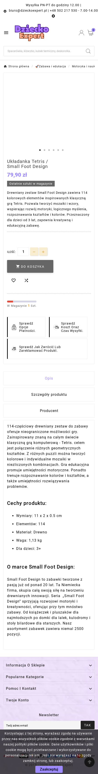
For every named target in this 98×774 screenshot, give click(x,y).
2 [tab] (44, 150)
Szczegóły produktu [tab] (49, 394)
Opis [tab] (49, 378)
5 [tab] (58, 150)
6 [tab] (62, 150)
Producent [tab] (49, 411)
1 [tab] (40, 150)
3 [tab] (49, 150)
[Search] (88, 51)
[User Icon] (81, 32)
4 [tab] (53, 150)
